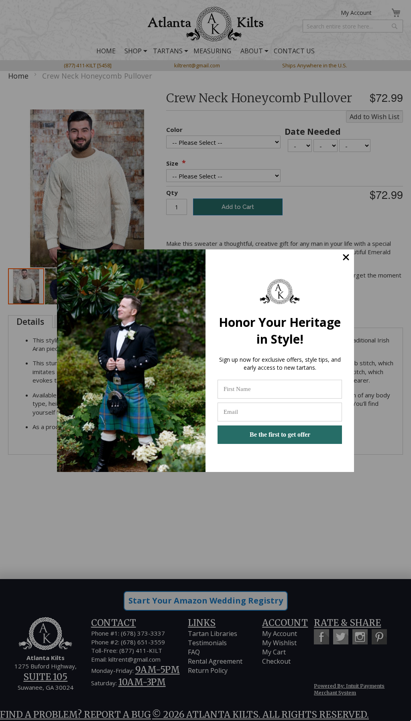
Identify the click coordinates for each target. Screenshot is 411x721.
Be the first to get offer (280, 434)
